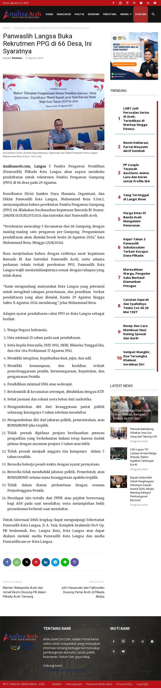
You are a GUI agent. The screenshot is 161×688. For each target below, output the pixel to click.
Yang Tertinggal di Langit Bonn (136, 197)
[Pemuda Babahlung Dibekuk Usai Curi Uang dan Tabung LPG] (118, 433)
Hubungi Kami (74, 684)
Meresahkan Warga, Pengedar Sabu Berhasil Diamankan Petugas (137, 277)
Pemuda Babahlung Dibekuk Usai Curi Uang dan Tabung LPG (143, 432)
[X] (148, 3)
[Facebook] (113, 3)
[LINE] (65, 562)
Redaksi (17, 57)
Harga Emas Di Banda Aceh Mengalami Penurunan (134, 219)
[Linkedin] (46, 562)
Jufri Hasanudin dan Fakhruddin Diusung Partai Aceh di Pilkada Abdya (82, 592)
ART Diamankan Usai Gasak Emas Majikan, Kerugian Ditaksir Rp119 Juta (132, 414)
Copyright (142, 684)
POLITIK (79, 14)
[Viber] (74, 562)
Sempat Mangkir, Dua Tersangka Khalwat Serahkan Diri (136, 358)
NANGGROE (64, 14)
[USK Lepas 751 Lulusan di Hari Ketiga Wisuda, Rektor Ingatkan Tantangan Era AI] (118, 453)
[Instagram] (120, 3)
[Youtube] (155, 3)
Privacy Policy (124, 684)
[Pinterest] (127, 3)
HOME (49, 14)
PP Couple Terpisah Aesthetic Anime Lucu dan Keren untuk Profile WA (136, 173)
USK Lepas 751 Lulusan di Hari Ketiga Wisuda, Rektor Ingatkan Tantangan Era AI (143, 457)
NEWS (6, 28)
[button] (153, 14)
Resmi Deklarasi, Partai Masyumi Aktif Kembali (136, 147)
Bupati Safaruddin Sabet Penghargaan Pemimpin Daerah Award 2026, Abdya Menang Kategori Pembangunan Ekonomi (142, 489)
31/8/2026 (140, 14)
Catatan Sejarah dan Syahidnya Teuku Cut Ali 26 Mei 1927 (136, 306)
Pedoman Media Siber (99, 684)
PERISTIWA (109, 14)
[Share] (134, 3)
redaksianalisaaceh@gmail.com (64, 670)
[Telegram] (141, 3)
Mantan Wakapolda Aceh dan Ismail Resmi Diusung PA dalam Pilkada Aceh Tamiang (24, 592)
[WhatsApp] (17, 562)
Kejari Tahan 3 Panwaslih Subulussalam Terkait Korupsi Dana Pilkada (135, 247)
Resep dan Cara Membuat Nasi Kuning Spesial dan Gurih (135, 332)
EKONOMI (93, 14)
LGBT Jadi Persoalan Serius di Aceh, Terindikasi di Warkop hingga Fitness (136, 118)
